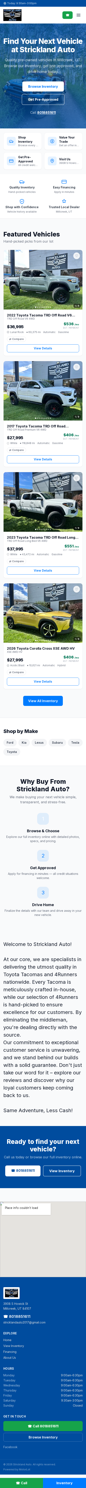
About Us (9, 1357)
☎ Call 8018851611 (43, 1426)
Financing (9, 1351)
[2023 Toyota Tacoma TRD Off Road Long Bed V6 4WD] (43, 502)
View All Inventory (43, 701)
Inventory (64, 1483)
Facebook (10, 1447)
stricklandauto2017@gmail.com (24, 1322)
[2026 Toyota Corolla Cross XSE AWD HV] (43, 613)
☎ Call (21, 1483)
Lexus (39, 742)
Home (7, 1340)
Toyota (12, 752)
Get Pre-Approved (43, 99)
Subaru (57, 742)
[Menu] (78, 15)
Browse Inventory (43, 86)
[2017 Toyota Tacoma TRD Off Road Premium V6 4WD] (43, 391)
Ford (10, 742)
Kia (24, 742)
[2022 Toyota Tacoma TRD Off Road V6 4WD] (43, 280)
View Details (43, 348)
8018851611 (46, 112)
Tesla (75, 742)
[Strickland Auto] (12, 15)
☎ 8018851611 (23, 1170)
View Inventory (62, 1171)
